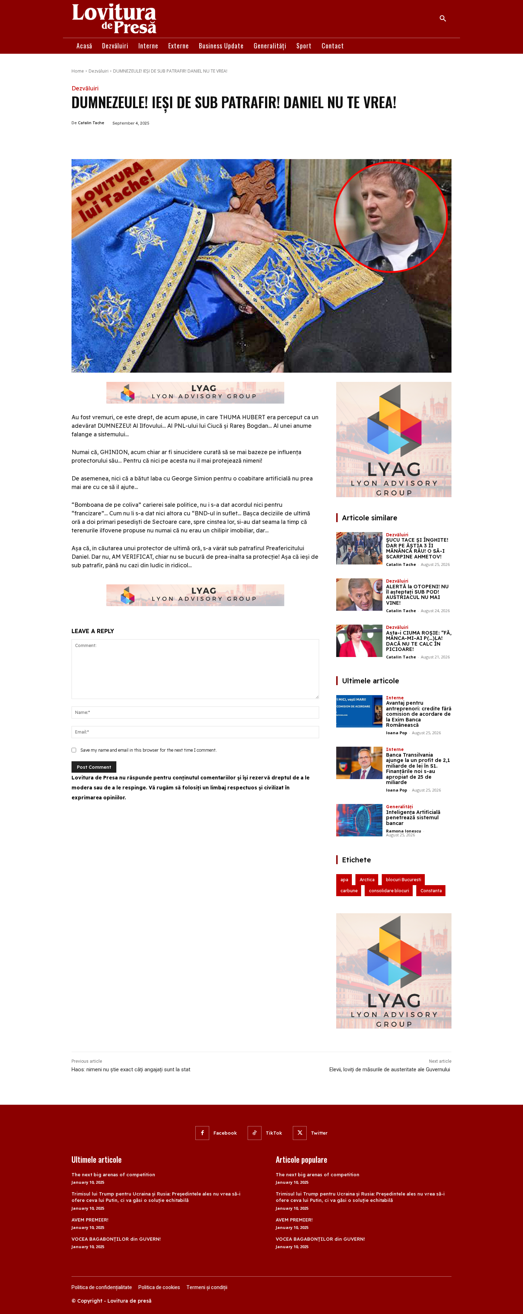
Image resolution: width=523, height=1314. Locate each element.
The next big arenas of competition (113, 1174)
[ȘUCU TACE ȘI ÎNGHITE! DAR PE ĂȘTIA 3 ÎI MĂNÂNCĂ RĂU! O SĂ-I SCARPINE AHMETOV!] (359, 548)
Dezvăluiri (99, 71)
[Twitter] (139, 141)
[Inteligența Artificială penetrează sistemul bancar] (359, 820)
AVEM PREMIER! (90, 1220)
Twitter (319, 1133)
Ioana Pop (396, 732)
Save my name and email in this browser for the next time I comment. (148, 750)
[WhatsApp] (155, 141)
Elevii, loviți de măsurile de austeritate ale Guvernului (390, 1069)
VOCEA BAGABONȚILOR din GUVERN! (116, 1239)
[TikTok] (255, 1133)
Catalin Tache (91, 122)
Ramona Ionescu (403, 831)
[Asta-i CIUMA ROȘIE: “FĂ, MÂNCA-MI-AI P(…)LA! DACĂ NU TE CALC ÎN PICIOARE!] (359, 641)
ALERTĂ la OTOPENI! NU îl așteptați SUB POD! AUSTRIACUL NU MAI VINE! (417, 594)
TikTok (274, 1133)
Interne (395, 697)
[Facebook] (123, 141)
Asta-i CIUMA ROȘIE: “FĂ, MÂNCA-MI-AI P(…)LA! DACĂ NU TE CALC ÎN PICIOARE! (418, 641)
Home (78, 71)
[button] (442, 18)
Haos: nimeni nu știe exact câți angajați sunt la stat (131, 1069)
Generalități (399, 806)
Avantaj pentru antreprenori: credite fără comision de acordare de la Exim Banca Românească (418, 714)
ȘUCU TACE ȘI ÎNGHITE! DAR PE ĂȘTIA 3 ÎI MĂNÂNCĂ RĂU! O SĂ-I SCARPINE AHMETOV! (417, 548)
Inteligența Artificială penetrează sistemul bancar (413, 817)
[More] (172, 141)
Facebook (225, 1133)
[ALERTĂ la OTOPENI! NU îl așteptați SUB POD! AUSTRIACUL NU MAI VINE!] (359, 594)
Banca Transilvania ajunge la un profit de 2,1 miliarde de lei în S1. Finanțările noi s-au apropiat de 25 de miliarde (418, 768)
